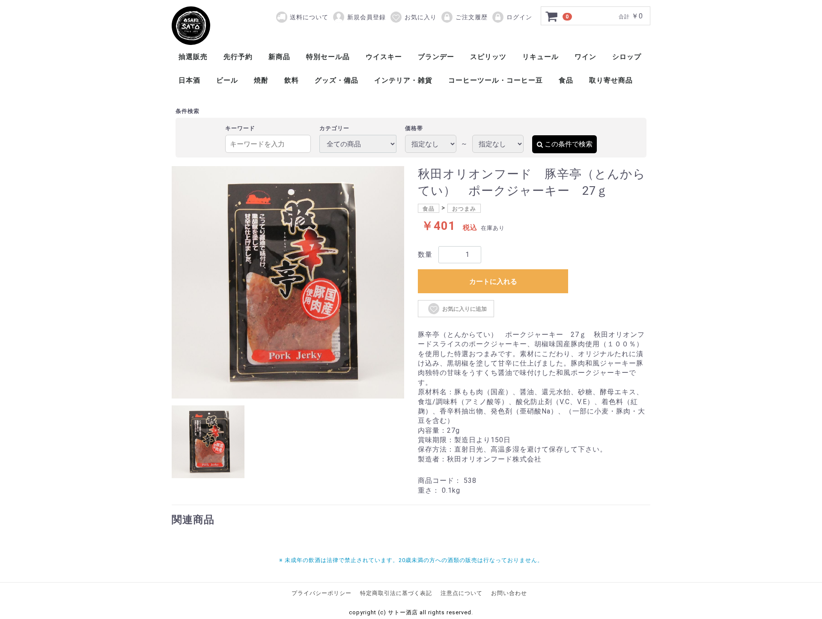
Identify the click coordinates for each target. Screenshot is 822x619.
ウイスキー (384, 57)
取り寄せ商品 (611, 80)
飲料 (291, 80)
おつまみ (464, 208)
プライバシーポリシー (321, 593)
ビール (227, 80)
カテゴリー (334, 128)
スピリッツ (488, 57)
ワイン (585, 57)
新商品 (279, 57)
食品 (566, 80)
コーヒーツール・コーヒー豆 (495, 80)
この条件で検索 (569, 144)
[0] (552, 16)
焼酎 (261, 80)
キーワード (240, 128)
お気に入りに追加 (464, 309)
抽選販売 (193, 57)
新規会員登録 (366, 17)
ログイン (519, 17)
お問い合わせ (509, 593)
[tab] (208, 441)
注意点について (461, 593)
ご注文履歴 (472, 17)
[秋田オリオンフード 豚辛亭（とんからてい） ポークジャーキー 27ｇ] (191, 26)
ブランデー (436, 57)
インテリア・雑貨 (403, 80)
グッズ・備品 (336, 80)
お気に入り (421, 17)
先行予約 (238, 57)
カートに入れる (493, 281)
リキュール (540, 57)
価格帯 (414, 128)
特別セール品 (328, 57)
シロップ (626, 57)
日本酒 (189, 80)
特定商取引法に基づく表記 (396, 593)
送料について (309, 17)
